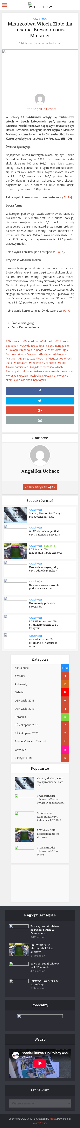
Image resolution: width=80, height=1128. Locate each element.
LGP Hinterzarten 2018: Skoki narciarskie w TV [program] (43, 625)
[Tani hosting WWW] (40, 1020)
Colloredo (47, 341)
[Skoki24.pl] (40, 4)
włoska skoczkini (18, 375)
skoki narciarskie (18, 367)
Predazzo (21, 363)
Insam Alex (54, 350)
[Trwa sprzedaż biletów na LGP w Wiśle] (26, 852)
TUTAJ (68, 197)
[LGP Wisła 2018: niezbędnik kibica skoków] (26, 835)
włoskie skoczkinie (43, 375)
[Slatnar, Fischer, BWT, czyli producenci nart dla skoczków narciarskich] (26, 783)
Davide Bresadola (33, 345)
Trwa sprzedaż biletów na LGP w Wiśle (47, 851)
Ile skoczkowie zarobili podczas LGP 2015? (44, 586)
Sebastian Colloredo (43, 363)
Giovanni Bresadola (20, 350)
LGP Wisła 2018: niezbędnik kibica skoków (45, 551)
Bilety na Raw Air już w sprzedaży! (44, 982)
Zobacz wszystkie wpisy (40, 487)
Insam (39, 350)
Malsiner (46, 354)
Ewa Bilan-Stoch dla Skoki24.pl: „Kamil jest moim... (43, 643)
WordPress (39, 1123)
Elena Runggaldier (58, 345)
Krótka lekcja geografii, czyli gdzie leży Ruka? (43, 568)
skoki (63, 363)
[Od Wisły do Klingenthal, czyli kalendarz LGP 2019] (26, 818)
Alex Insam (14, 341)
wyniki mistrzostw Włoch (47, 367)
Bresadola (31, 341)
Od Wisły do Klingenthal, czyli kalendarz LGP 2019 (44, 532)
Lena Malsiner (28, 354)
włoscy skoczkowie (20, 371)
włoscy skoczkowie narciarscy (54, 371)
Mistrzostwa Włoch (32, 358)
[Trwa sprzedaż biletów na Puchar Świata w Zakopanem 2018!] (26, 800)
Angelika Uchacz (52, 43)
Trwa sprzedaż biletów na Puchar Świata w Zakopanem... (51, 799)
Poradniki (49, 545)
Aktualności (40, 18)
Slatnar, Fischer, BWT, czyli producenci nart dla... (45, 515)
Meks (53, 1118)
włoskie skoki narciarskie (31, 380)
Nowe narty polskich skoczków (42, 604)
